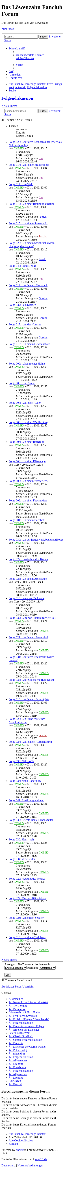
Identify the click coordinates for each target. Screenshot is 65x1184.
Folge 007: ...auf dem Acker (25, 402)
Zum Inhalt (7, 28)
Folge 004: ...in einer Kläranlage (27, 461)
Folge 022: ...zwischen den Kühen (28, 559)
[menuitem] (30, 55)
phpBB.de (41, 1159)
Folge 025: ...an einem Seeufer (26, 917)
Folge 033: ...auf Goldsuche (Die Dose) (31, 679)
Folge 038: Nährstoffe (21, 761)
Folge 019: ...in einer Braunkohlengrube (31, 203)
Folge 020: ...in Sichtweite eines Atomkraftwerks (27, 720)
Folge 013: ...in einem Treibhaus (27, 937)
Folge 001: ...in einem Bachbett (26, 520)
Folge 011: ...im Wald (21, 184)
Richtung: (33, 967)
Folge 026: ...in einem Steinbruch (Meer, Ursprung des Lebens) (32, 244)
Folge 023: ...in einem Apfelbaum (28, 578)
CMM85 (19, 148)
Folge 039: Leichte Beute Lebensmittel (31, 819)
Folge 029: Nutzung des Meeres (27, 878)
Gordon (43, 298)
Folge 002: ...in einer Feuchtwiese (28, 500)
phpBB (20, 1149)
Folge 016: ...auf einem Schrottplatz (29, 699)
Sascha (43, 236)
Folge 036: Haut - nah (21, 839)
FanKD (43, 216)
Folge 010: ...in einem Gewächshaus (29, 344)
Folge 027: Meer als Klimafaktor (27, 898)
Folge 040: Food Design (22, 265)
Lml (41, 158)
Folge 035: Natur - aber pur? (25, 780)
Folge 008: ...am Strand (22, 383)
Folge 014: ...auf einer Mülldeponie (29, 164)
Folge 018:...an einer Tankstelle (26, 598)
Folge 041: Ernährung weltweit (26, 800)
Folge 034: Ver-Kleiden (22, 859)
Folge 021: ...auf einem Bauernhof (28, 637)
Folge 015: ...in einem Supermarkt (28, 223)
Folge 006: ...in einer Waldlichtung (28, 422)
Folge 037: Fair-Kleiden (22, 304)
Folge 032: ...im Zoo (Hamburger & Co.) (32, 617)
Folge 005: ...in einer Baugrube (26, 441)
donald (42, 259)
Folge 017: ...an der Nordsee (25, 324)
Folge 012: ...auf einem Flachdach (28, 285)
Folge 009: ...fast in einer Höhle (27, 363)
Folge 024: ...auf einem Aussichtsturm (30, 741)
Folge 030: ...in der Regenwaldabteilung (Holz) (36, 539)
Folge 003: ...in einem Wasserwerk (28, 480)
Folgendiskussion (17, 98)
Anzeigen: (10, 964)
